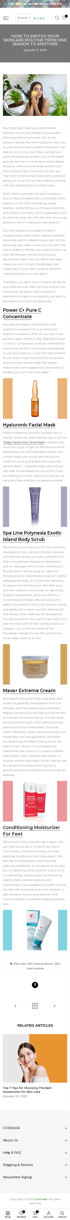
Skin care (20, 963)
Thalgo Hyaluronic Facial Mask (23, 442)
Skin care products (40, 963)
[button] (24, 17)
